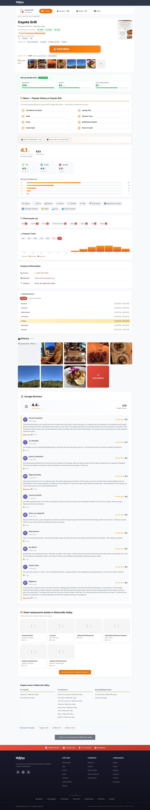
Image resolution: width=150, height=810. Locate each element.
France (64, 770)
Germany (65, 778)
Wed (47, 238)
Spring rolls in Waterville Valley (67, 707)
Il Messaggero (51, 799)
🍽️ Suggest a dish (42, 728)
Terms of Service (93, 774)
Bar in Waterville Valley (27, 698)
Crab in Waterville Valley (65, 710)
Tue (41, 238)
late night (43, 42)
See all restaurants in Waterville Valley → (75, 672)
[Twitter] (28, 772)
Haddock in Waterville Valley (67, 704)
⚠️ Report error (56, 728)
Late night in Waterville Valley (67, 698)
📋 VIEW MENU (61, 49)
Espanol (115, 770)
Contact (90, 766)
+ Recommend (52, 55)
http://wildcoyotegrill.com (45, 278)
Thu (54, 238)
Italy (63, 766)
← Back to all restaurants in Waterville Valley (75, 737)
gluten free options (32, 42)
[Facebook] (18, 772)
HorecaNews (65, 799)
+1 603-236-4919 (41, 273)
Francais (116, 774)
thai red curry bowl (53, 42)
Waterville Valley (27, 16)
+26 (101, 64)
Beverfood (76, 799)
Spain (64, 774)
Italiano (115, 762)
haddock (64, 42)
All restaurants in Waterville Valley (106, 694)
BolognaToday (88, 799)
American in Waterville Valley (29, 694)
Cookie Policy (92, 778)
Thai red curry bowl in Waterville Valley (70, 701)
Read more (26, 435)
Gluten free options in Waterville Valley (70, 694)
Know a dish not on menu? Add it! (59, 139)
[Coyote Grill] (22, 64)
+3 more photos (98, 376)
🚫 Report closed (70, 728)
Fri (59, 238)
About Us (91, 762)
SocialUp (111, 799)
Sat (23, 238)
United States (66, 782)
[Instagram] (23, 772)
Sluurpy (64, 786)
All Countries (66, 762)
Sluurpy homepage (101, 698)
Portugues (116, 782)
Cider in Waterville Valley (65, 714)
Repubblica (39, 799)
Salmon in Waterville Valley (66, 717)
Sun (29, 238)
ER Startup (101, 799)
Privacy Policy (92, 770)
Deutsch (115, 778)
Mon (35, 238)
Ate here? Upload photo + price (33, 139)
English (115, 766)
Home (19, 16)
